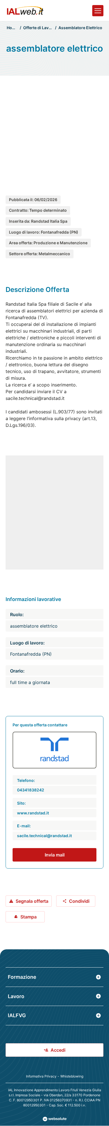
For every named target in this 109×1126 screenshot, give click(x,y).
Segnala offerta (32, 901)
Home (12, 27)
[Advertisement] (54, 130)
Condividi (79, 901)
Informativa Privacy (41, 1076)
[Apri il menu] (97, 10)
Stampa (28, 917)
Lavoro (16, 996)
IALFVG (17, 1015)
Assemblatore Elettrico (80, 27)
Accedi (58, 1050)
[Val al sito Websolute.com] (55, 1119)
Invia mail (55, 855)
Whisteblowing (71, 1076)
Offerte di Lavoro (39, 27)
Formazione (22, 977)
